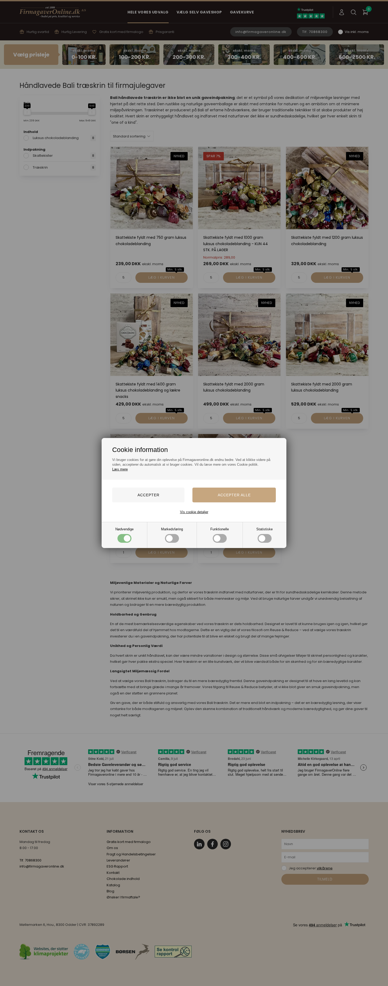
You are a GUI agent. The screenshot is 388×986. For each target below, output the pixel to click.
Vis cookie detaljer (194, 512)
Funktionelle (219, 529)
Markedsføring (172, 529)
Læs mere (120, 469)
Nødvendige (124, 529)
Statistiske (264, 529)
